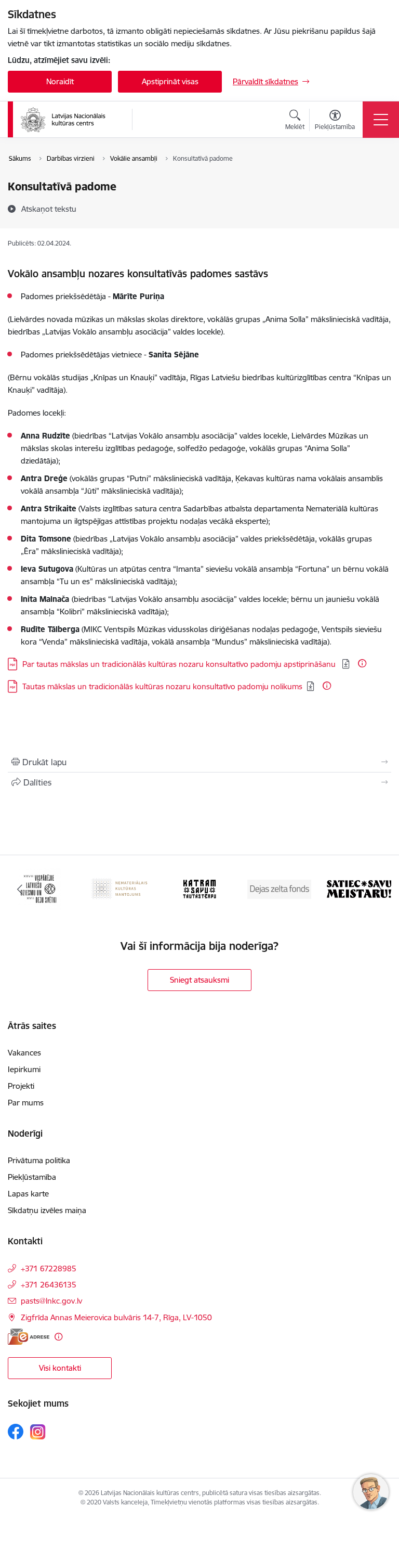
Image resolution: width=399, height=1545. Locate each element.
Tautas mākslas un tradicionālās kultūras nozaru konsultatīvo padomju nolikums (162, 686)
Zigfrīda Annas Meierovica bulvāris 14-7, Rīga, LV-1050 (116, 1317)
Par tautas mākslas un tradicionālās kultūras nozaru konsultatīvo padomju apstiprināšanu (180, 664)
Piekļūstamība (32, 1177)
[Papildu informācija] (362, 663)
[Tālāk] (379, 889)
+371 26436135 (48, 1285)
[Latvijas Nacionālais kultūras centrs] (69, 119)
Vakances (24, 1053)
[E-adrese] (28, 1336)
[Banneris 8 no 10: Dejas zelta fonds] (279, 888)
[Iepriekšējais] (20, 889)
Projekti (21, 1086)
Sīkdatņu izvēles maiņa (47, 1210)
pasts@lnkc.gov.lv (51, 1301)
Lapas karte (28, 1194)
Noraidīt (60, 81)
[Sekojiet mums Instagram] (38, 1431)
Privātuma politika (39, 1160)
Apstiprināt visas (170, 81)
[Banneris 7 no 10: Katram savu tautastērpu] (200, 888)
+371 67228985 (48, 1268)
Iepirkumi (24, 1069)
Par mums (26, 1103)
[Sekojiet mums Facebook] (15, 1431)
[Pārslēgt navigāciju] (381, 119)
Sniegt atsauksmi (199, 980)
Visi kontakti (60, 1368)
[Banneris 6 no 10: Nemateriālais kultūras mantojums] (120, 888)
